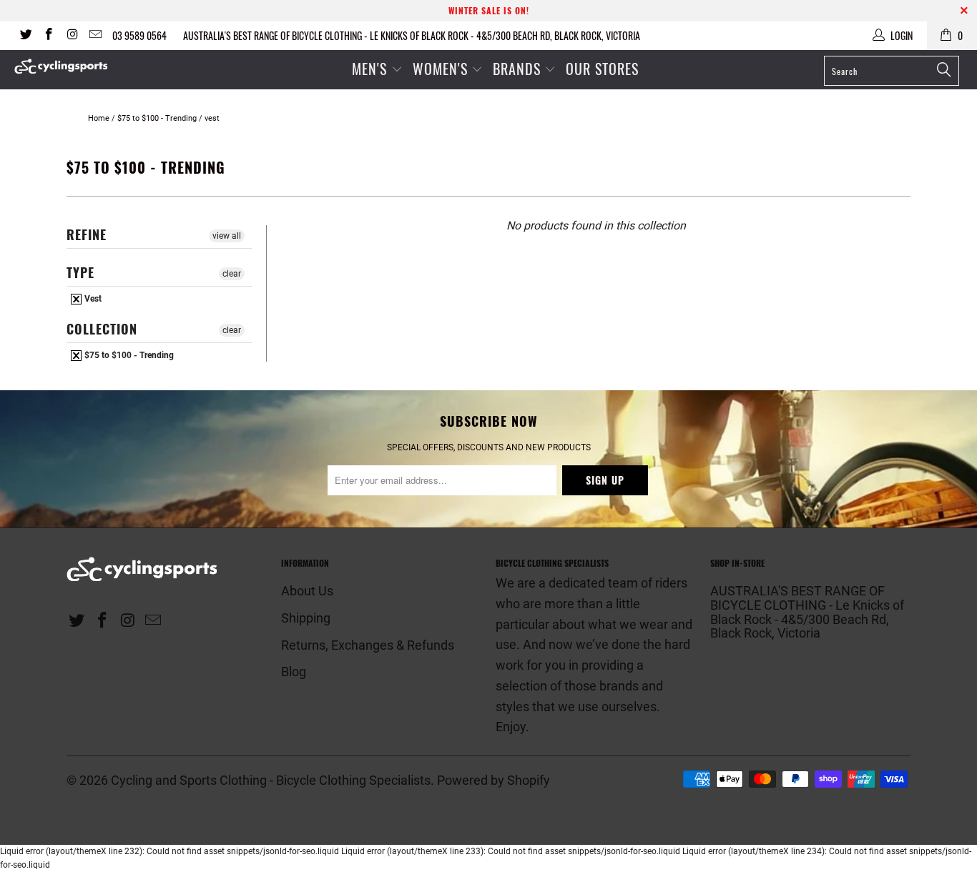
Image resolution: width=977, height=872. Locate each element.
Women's (442, 68)
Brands (517, 68)
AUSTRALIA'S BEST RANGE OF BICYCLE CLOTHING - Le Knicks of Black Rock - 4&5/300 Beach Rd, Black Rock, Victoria (411, 35)
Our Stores (602, 68)
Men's (369, 68)
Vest (92, 299)
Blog (293, 671)
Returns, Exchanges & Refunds (367, 645)
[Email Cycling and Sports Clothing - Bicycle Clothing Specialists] (95, 35)
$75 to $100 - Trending (128, 355)
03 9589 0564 (139, 35)
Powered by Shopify (493, 780)
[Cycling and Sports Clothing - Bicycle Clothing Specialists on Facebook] (48, 35)
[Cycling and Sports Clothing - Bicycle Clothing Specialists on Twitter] (25, 35)
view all (226, 236)
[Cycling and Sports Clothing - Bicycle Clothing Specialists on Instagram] (71, 35)
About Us (307, 590)
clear (231, 274)
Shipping (305, 617)
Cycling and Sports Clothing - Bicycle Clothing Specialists (271, 780)
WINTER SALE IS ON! (488, 10)
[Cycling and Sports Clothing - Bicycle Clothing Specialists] (85, 66)
